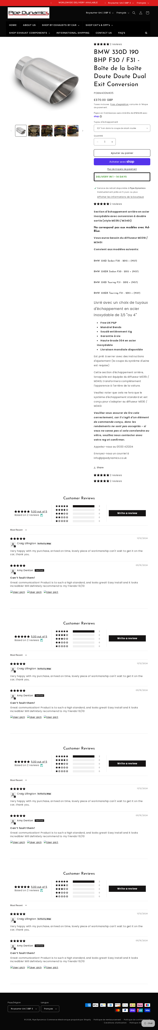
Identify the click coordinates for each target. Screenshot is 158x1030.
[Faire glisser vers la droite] (82, 130)
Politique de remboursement (107, 1019)
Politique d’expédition (140, 1022)
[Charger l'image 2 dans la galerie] (34, 130)
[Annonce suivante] (105, 3)
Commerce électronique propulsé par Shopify (69, 1019)
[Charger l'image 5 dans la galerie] (73, 130)
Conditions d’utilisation (115, 1022)
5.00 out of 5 (39, 511)
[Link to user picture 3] (51, 597)
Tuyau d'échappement (106, 122)
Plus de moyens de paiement (122, 169)
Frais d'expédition (119, 104)
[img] (17, 538)
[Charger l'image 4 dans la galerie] (60, 130)
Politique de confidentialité (137, 1019)
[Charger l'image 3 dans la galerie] (47, 130)
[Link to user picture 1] (17, 597)
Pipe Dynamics (39, 1019)
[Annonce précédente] (51, 3)
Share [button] (100, 467)
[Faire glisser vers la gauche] (11, 130)
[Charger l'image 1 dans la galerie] (21, 130)
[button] (134, 12)
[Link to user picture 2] (34, 597)
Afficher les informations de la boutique (120, 196)
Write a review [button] (127, 513)
